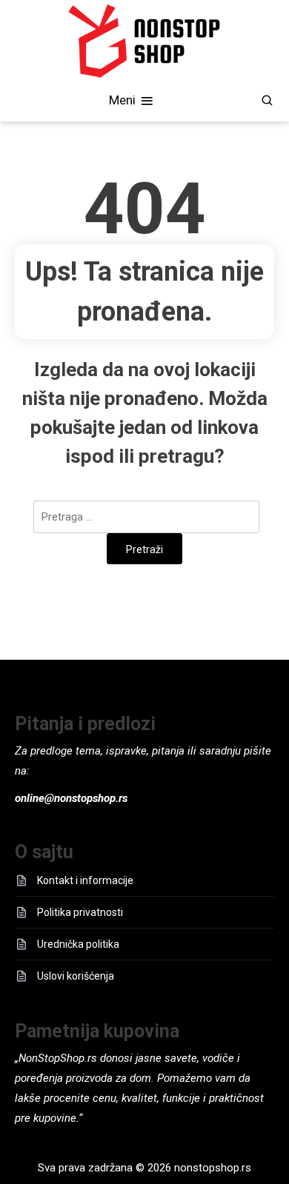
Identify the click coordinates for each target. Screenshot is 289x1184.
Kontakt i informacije (85, 880)
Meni (124, 99)
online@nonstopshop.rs (71, 798)
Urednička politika (78, 944)
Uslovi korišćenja (75, 976)
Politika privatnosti (80, 912)
